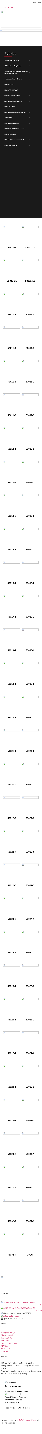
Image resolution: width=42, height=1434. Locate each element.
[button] (21, 27)
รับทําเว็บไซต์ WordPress (26, 1420)
